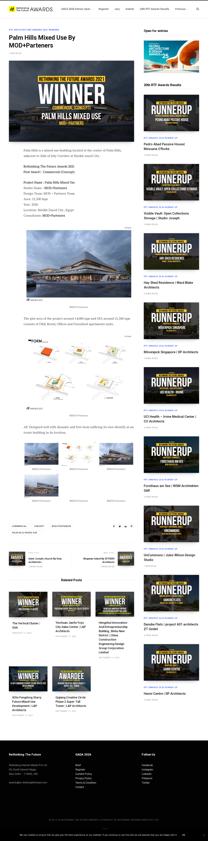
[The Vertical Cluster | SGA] (28, 604)
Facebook (147, 765)
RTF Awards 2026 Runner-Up (161, 138)
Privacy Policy (83, 778)
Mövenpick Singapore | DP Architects (171, 352)
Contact (79, 787)
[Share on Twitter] (12, 168)
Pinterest (147, 778)
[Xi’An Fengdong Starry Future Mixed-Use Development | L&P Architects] (28, 678)
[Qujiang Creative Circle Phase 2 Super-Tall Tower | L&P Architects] (71, 678)
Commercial (19, 526)
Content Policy (83, 773)
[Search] (197, 9)
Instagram (147, 769)
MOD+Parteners (61, 526)
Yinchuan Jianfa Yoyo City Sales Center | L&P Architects (71, 627)
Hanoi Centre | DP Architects (165, 694)
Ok (183, 835)
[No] (204, 835)
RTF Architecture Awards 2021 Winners (34, 30)
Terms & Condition (85, 782)
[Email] (12, 185)
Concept (39, 526)
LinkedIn (146, 773)
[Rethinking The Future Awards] (31, 9)
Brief (78, 765)
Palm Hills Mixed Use (24, 533)
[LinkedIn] (125, 526)
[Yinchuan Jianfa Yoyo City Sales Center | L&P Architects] (71, 604)
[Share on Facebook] (12, 159)
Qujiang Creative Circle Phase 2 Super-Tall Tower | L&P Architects (71, 702)
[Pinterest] (12, 176)
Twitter (146, 782)
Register (80, 769)
